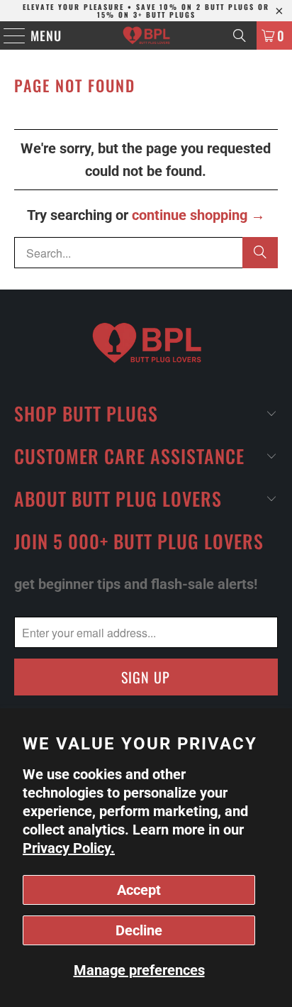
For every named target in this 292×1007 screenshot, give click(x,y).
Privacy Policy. (69, 848)
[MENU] (8, 35)
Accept (139, 889)
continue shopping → (198, 215)
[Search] (239, 35)
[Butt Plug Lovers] (146, 35)
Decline (139, 930)
